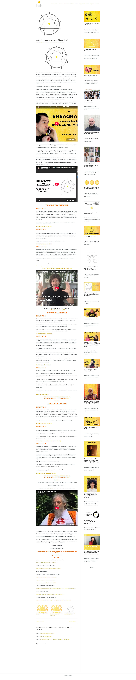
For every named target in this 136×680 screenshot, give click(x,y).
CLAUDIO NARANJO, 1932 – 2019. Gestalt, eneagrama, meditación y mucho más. (92, 402)
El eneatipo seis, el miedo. (43, 365)
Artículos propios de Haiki (41, 42)
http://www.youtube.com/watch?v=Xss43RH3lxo (45, 580)
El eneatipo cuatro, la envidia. (44, 266)
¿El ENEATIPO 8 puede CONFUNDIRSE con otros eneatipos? (91, 294)
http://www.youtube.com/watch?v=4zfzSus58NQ (46, 582)
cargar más (92, 567)
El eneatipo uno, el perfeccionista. (46, 473)
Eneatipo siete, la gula (42, 394)
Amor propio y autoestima (91, 75)
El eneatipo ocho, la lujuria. (44, 423)
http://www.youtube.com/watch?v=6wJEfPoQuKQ (46, 577)
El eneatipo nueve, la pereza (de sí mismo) (48, 441)
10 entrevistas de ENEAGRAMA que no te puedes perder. (91, 165)
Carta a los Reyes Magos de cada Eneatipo (92, 212)
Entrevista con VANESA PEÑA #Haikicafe (90, 370)
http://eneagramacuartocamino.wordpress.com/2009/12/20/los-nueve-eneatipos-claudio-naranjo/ (55, 588)
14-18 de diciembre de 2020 (57, 309)
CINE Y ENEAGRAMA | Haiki (45, 636)
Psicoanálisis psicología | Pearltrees (47, 633)
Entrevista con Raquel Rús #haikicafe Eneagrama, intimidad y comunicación (91, 553)
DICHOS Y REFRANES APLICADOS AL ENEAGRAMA (46, 562)
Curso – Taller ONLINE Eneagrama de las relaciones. (57, 268)
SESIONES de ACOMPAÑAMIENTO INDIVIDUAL (90, 522)
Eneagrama (49, 42)
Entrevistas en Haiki (89, 236)
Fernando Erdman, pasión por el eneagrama (91, 133)
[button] (56, 4)
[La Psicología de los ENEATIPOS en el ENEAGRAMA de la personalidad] (56, 609)
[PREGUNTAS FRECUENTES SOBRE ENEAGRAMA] (70, 609)
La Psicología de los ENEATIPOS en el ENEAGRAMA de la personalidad (56, 614)
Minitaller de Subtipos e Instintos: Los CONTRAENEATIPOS (91, 268)
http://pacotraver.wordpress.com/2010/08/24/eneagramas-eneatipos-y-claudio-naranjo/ (53, 600)
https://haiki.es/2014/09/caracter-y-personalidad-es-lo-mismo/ (48, 568)
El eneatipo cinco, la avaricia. (44, 333)
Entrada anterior (40, 621)
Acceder (56, 401)
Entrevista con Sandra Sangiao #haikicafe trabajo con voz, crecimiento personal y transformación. (92, 461)
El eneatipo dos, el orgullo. (44, 226)
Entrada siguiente (73, 621)
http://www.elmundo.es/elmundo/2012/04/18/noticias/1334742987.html (50, 594)
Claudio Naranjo (55, 42)
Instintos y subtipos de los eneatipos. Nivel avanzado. (91, 188)
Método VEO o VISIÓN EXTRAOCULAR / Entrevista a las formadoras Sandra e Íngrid (92, 344)
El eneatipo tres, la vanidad (44, 244)
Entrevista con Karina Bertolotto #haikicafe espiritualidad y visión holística (90, 495)
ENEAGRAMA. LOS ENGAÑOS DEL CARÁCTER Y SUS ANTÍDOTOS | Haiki (54, 639)
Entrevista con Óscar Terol (91, 319)
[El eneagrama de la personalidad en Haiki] (42, 609)
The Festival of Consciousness (88, 101)
